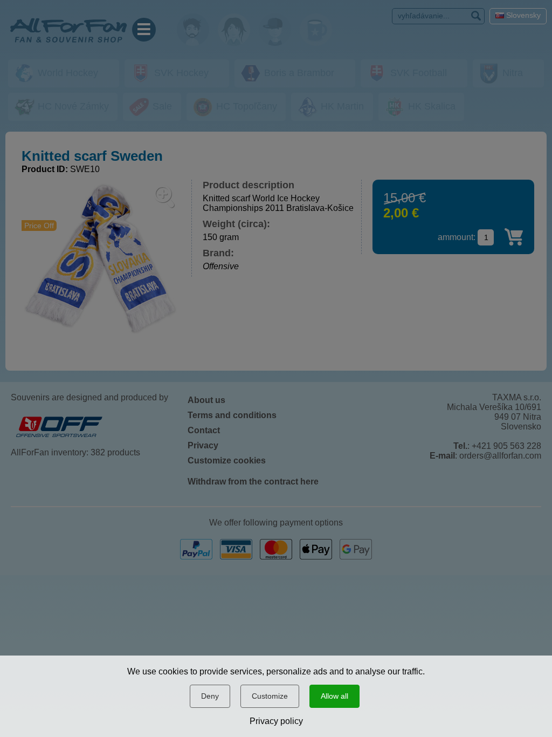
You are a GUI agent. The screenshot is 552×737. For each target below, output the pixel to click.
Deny (210, 696)
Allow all (334, 696)
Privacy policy (276, 721)
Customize (270, 696)
